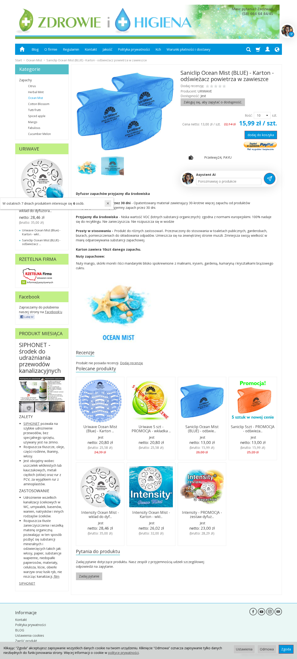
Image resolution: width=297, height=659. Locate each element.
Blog (35, 49)
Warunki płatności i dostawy (188, 49)
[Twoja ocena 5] (224, 86)
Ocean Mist (35, 98)
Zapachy (25, 80)
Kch (158, 49)
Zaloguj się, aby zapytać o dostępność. (213, 102)
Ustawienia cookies (29, 635)
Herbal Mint (36, 92)
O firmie (50, 49)
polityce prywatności (123, 652)
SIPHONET (31, 423)
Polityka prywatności (134, 49)
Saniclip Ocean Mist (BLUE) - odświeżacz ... (41, 242)
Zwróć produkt (26, 641)
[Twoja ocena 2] (212, 86)
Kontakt (91, 49)
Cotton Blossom (38, 104)
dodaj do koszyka (261, 135)
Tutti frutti (34, 110)
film (56, 576)
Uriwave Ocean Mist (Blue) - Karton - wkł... (41, 232)
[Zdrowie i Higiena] (27, 316)
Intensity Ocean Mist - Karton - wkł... (151, 514)
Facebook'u (53, 312)
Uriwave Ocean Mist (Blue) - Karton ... (100, 428)
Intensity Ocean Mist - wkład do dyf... (100, 514)
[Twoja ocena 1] (207, 86)
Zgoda (286, 649)
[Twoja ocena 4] (220, 86)
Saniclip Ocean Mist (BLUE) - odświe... (202, 428)
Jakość (107, 49)
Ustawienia (244, 649)
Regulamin (71, 49)
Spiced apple (36, 116)
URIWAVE (205, 91)
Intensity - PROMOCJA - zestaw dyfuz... (202, 514)
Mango (32, 122)
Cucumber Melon (39, 134)
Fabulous (34, 128)
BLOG (19, 630)
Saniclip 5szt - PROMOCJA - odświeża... (252, 428)
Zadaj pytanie (89, 576)
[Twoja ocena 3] (216, 86)
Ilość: (248, 115)
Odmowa (267, 649)
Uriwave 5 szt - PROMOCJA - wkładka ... (151, 428)
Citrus (32, 86)
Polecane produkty (96, 368)
